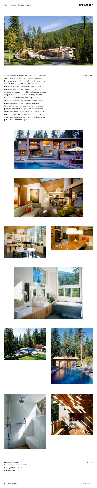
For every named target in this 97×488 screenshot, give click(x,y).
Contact (21, 5)
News (29, 5)
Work (6, 5)
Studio (13, 5)
